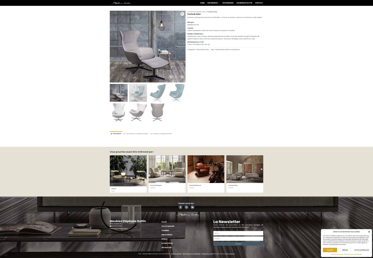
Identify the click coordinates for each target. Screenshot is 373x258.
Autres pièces (167, 243)
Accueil (189, 12)
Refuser (345, 250)
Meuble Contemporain (232, 50)
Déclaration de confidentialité (353, 254)
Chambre (165, 230)
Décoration (167, 248)
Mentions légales (176, 254)
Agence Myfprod (230, 254)
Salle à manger (168, 226)
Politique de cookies (337, 254)
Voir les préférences (361, 250)
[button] (369, 232)
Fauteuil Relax (219, 50)
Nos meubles (197, 12)
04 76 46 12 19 (116, 224)
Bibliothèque (167, 235)
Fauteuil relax (200, 50)
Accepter (330, 250)
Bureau (164, 239)
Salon (204, 12)
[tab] (116, 133)
